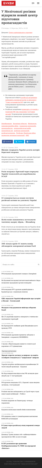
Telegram (32, 141)
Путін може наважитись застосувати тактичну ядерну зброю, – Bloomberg (18, 220)
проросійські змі (7, 131)
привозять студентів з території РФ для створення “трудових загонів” (21, 111)
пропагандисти (7, 128)
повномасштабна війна (9, 126)
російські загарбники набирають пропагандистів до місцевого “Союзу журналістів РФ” (21, 99)
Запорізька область (20, 123)
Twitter (20, 141)
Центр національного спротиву (20, 32)
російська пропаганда (21, 131)
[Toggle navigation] (38, 3)
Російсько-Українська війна (26, 133)
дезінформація (6, 123)
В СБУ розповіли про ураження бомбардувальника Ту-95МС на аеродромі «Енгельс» (18, 445)
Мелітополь (32, 123)
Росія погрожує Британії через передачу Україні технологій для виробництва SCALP (20, 173)
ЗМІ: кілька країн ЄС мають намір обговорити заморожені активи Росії (18, 244)
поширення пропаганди (27, 126)
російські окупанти (8, 133)
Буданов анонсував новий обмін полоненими (18, 410)
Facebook (8, 141)
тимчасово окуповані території (13, 135)
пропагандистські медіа (22, 128)
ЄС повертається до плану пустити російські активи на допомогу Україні (19, 199)
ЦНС (27, 135)
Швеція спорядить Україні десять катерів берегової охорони (20, 151)
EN (33, 3)
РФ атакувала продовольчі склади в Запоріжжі (18, 274)
